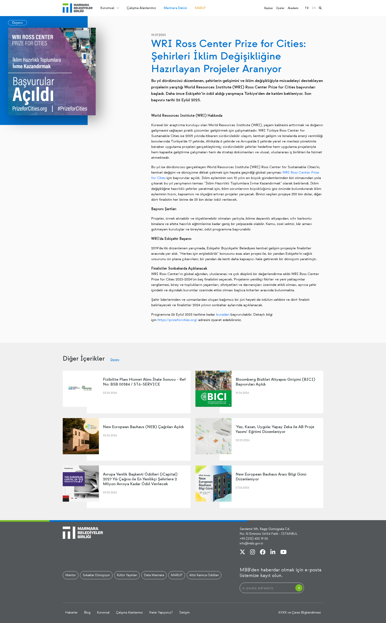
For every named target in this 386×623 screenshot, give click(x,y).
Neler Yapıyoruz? (161, 613)
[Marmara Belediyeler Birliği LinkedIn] (273, 552)
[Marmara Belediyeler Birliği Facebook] (263, 552)
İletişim (184, 613)
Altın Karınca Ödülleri (204, 575)
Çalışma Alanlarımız (141, 8)
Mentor (70, 575)
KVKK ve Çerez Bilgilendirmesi (299, 613)
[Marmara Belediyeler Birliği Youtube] (283, 552)
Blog (87, 613)
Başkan (268, 8)
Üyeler (280, 8)
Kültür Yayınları (127, 575)
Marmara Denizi (175, 8)
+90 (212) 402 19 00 (254, 539)
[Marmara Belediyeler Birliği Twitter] (242, 552)
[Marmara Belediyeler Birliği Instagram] (253, 552)
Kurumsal (107, 8)
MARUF (200, 8)
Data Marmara (154, 575)
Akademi (293, 8)
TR (307, 8)
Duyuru (17, 23)
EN (314, 8)
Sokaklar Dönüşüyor (96, 575)
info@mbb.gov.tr (251, 543)
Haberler (71, 613)
